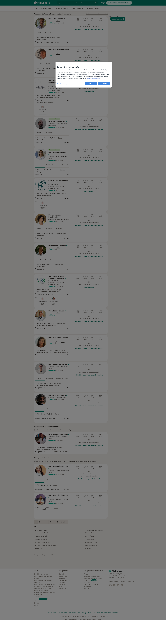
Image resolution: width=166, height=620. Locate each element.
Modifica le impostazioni (65, 84)
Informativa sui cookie (93, 78)
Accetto (104, 83)
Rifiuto (91, 83)
